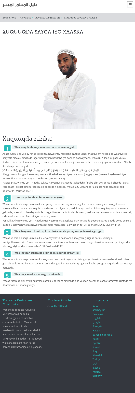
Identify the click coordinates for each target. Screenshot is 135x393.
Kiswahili (98, 355)
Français (97, 326)
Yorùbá (97, 371)
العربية (96, 305)
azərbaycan (99, 309)
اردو (95, 363)
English (97, 318)
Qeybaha (25, 18)
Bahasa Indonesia (102, 334)
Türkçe (96, 359)
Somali (96, 347)
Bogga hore (9, 18)
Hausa (96, 330)
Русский (97, 342)
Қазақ (96, 338)
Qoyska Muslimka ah (47, 18)
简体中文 (97, 375)
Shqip (96, 351)
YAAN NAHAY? (59, 306)
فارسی (96, 322)
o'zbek (96, 367)
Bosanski (98, 314)
